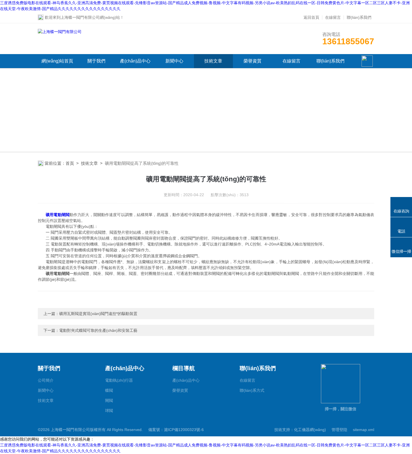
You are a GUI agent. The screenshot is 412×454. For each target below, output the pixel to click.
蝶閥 (109, 390)
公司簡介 (46, 380)
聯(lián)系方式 (252, 390)
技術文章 (213, 61)
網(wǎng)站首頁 (57, 61)
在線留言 (333, 17)
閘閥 (109, 400)
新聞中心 (174, 61)
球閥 (109, 410)
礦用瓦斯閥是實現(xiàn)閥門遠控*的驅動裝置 (98, 313)
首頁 (70, 163)
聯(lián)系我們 (359, 17)
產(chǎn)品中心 (135, 61)
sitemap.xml (363, 429)
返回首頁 (311, 17)
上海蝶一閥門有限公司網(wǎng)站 (90, 17)
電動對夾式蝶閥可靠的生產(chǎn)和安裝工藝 (98, 330)
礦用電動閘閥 (58, 214)
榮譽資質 (252, 61)
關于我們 (96, 61)
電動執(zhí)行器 (119, 380)
